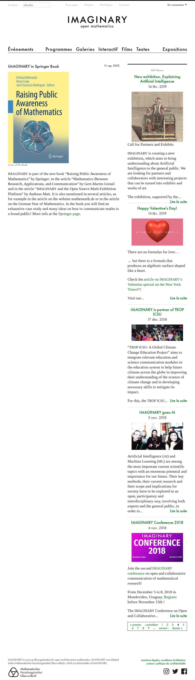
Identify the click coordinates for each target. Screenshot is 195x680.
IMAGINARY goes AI (157, 412)
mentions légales (150, 660)
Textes (142, 49)
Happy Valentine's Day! (157, 208)
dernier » (177, 628)
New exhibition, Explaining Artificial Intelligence (157, 79)
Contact (124, 4)
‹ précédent (151, 624)
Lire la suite (178, 201)
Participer (106, 4)
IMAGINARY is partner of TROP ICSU (157, 312)
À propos (72, 4)
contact (150, 663)
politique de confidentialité (170, 663)
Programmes (59, 49)
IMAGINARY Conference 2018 (157, 522)
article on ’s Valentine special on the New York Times (155, 284)
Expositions (175, 49)
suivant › (164, 628)
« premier (135, 624)
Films (127, 49)
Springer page (69, 214)
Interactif (108, 49)
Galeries (85, 49)
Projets (89, 4)
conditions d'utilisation (173, 660)
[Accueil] (97, 24)
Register (170, 597)
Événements (20, 49)
